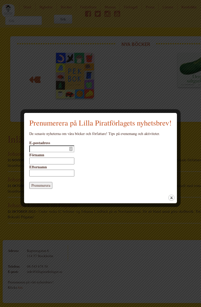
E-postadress (39, 142)
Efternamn (38, 167)
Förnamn (36, 155)
